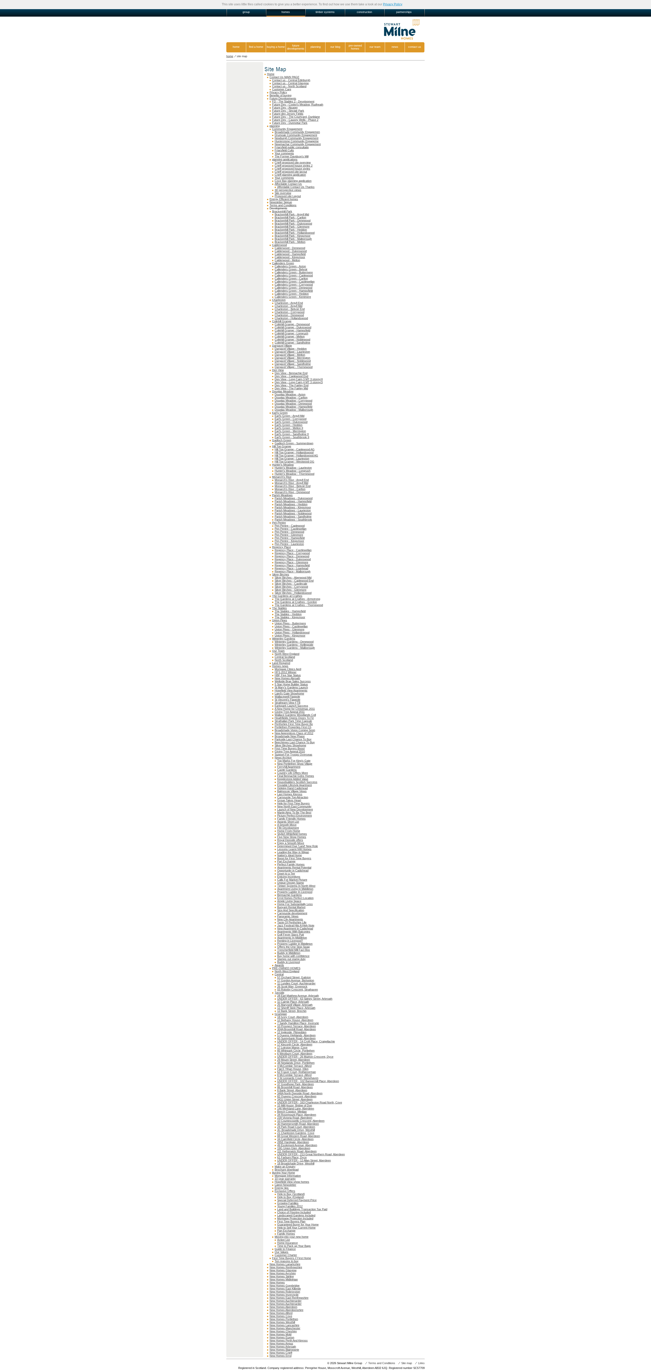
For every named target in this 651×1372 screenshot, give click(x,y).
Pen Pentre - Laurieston (289, 543)
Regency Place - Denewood (292, 556)
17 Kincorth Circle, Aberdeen (294, 1044)
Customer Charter (286, 1255)
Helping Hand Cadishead (292, 788)
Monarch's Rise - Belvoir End (292, 486)
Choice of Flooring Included (294, 1212)
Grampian (281, 1013)
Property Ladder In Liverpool (294, 891)
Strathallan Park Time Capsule (293, 720)
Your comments (284, 153)
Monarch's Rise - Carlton (290, 489)
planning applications (285, 159)
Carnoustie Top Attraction (292, 797)
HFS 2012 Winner (286, 672)
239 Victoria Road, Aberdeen (294, 1117)
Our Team (278, 650)
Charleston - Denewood (289, 315)
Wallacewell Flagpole (287, 696)
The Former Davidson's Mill (291, 156)
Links (421, 1363)
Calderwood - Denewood (290, 247)
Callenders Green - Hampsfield (294, 290)
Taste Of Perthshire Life (291, 922)
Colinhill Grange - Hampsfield (292, 330)
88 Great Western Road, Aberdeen (298, 1136)
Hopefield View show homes (292, 1181)
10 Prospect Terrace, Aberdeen (296, 1026)
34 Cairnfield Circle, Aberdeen (295, 1139)
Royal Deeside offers (290, 840)
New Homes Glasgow (283, 1270)
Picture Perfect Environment (294, 815)
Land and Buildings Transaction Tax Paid (302, 1209)
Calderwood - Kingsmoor (290, 257)
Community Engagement (287, 128)
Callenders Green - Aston (290, 266)
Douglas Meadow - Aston (290, 394)
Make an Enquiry (285, 1166)
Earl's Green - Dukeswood (291, 421)
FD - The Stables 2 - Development (293, 101)
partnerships (404, 11)
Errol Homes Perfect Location (295, 897)
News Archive (283, 757)
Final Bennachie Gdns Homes (295, 775)
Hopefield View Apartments (291, 690)
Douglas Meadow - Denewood (293, 403)
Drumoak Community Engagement (296, 135)
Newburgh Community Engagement (296, 138)
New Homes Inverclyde (284, 1294)
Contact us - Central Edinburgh (291, 80)
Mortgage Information (288, 1175)
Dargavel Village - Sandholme (293, 363)
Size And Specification (290, 910)
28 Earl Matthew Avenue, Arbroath (298, 995)
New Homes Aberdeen (283, 1306)
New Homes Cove (281, 1316)
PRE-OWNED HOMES (286, 968)
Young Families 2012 (290, 1206)
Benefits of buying (280, 95)
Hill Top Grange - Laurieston (292, 458)
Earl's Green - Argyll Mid (289, 415)
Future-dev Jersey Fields (287, 113)
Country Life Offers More (292, 772)
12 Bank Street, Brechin (291, 1010)
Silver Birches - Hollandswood (293, 592)
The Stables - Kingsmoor (290, 617)
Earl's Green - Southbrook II (292, 437)
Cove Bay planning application (293, 180)
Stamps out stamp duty (291, 959)
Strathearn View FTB (287, 702)
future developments (295, 47)
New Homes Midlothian (284, 1279)
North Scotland (284, 659)
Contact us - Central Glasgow (290, 83)
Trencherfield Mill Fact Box (293, 949)
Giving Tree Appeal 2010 (290, 751)
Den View (278, 370)
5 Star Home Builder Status (291, 684)
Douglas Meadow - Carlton (291, 397)
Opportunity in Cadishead (292, 870)
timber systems (325, 11)
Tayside (279, 992)
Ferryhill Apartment (288, 766)
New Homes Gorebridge (285, 1285)
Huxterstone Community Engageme (297, 141)
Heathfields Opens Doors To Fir (294, 717)
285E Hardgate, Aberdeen (293, 1142)
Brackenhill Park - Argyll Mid (292, 214)
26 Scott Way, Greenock (292, 986)
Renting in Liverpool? (290, 940)
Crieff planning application (290, 174)
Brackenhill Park (282, 211)
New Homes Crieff (281, 1352)
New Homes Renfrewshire (286, 1267)
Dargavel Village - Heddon (291, 348)
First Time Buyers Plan (291, 1221)
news (395, 46)
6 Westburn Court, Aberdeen (294, 1053)
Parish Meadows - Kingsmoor (293, 507)
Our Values (281, 1251)
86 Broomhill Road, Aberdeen (295, 1087)
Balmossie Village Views (292, 791)
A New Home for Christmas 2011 (295, 708)
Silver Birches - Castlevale (291, 583)
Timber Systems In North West (296, 885)
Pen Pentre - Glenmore (289, 534)
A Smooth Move (287, 824)
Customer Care (281, 89)
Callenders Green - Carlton (291, 278)
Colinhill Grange (281, 321)
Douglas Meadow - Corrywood (293, 400)
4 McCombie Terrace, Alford (294, 1065)
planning (315, 46)
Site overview (283, 193)
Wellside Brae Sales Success (293, 681)
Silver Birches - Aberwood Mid (293, 577)
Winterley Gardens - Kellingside (294, 644)
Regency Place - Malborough (292, 571)
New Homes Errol (280, 1355)
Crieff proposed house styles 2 (294, 165)
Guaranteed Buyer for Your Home (298, 1224)
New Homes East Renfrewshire (289, 1297)
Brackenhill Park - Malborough (293, 238)
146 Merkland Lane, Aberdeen (295, 1108)
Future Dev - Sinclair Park (288, 110)
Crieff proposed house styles (292, 168)
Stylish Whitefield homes (292, 833)
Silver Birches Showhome (290, 745)
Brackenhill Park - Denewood (292, 220)
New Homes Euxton (282, 1337)
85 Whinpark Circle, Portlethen (296, 1050)
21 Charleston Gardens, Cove (295, 1132)
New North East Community (294, 806)
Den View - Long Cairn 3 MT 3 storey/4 (299, 379)
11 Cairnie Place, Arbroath (293, 1001)
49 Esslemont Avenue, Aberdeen (297, 1145)
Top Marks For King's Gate (293, 760)
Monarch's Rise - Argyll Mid (291, 482)
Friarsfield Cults (284, 150)
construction (364, 11)
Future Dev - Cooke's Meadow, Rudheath (297, 104)
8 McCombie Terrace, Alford (294, 1074)
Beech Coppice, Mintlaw (292, 1111)
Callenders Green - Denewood (293, 287)
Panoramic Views (288, 916)
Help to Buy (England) (290, 1197)
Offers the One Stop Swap (293, 946)
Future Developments (283, 98)
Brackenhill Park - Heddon (291, 229)
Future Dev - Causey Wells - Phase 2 (295, 119)
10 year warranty (285, 1178)
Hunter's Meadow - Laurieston (293, 467)
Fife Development (288, 827)
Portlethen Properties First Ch (293, 727)
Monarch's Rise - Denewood (292, 492)
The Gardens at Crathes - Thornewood (299, 605)
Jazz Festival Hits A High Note (295, 925)
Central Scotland (285, 656)
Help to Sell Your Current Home (296, 1227)
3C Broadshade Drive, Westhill (296, 1129)
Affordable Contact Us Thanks (296, 186)
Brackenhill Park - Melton (290, 241)
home (236, 46)
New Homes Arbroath (283, 1346)
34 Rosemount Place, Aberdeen (296, 1114)
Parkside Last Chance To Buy (293, 739)
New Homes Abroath (287, 678)
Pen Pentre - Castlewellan (290, 528)
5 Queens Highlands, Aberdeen (296, 1035)
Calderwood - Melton (287, 260)
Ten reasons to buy (287, 1261)
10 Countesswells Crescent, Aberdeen (300, 1120)
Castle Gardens (287, 769)
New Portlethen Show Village (294, 763)
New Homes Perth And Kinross (289, 1340)
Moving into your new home (291, 1236)
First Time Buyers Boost (290, 748)
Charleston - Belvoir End (290, 309)
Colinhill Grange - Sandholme (292, 342)
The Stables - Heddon (288, 614)
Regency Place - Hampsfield (292, 565)
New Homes (277, 1282)
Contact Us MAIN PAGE (284, 77)
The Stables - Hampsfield (290, 611)
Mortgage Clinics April (288, 669)
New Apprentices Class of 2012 (294, 733)
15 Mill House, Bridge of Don (294, 1105)
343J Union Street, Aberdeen (295, 1099)
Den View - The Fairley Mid (291, 388)
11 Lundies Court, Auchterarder (296, 983)
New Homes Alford (281, 1313)
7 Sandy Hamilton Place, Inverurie (298, 1023)
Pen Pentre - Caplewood (290, 525)
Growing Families (288, 1203)
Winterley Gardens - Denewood (294, 641)
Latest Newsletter (285, 1184)
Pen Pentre (279, 522)
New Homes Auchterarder (286, 1300)
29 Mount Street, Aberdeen (293, 1059)
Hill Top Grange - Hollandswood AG (296, 455)
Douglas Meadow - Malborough (294, 409)
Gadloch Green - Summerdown (294, 443)
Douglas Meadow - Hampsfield (293, 406)
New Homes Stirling (282, 1276)
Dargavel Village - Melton (290, 354)
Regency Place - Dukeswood (293, 559)
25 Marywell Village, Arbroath (295, 1004)
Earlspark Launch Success (291, 705)
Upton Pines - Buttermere (290, 623)
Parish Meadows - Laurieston (293, 510)
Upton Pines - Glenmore (289, 629)
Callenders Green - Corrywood (294, 284)
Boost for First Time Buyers (294, 858)
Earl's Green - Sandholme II (292, 434)
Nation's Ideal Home (289, 855)
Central (279, 974)
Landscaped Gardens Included (296, 1215)
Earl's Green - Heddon (288, 424)
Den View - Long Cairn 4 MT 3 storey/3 (299, 382)
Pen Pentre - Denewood (289, 531)
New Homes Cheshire (283, 1331)
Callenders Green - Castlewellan (295, 281)
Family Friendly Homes (291, 818)
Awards (279, 965)
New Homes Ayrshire (283, 1273)
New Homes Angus (281, 1343)
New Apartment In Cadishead (295, 928)
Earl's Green (280, 412)
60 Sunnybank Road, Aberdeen (296, 1038)
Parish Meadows (282, 495)
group (246, 11)
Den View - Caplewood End (291, 376)
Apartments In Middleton (292, 937)
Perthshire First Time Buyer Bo (294, 724)
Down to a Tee (286, 873)
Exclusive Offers (285, 1190)
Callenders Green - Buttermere (294, 272)
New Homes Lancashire (284, 1325)
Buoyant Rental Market (291, 907)
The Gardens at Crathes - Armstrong (297, 598)
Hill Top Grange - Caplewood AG (295, 449)
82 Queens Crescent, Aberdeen (296, 1096)
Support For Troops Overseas (293, 754)
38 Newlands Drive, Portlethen (296, 1062)
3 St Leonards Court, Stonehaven (297, 1078)
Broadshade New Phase (290, 736)
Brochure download (287, 1169)
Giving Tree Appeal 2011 (290, 711)
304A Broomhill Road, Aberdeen (296, 1029)
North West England (287, 653)
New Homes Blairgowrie (284, 1349)
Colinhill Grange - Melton (290, 336)
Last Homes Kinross (289, 794)
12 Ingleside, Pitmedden (291, 1032)
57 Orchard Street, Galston (294, 977)
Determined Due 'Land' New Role (297, 846)
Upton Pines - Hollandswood (292, 632)
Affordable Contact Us (288, 183)
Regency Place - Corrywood (292, 553)
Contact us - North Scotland (289, 86)
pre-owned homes (355, 47)
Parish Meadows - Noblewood (293, 513)
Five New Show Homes (291, 836)
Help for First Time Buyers (293, 803)
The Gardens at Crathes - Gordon (296, 601)
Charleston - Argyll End (289, 302)
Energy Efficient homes (284, 199)
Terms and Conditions (283, 205)
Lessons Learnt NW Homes (294, 849)
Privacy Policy (392, 4)
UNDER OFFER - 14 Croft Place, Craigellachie (306, 1041)
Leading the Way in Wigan (293, 852)
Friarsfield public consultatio (292, 147)
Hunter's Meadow (283, 464)
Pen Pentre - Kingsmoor (289, 540)
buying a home (276, 46)
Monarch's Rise (281, 476)
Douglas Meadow (282, 391)
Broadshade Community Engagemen (297, 132)
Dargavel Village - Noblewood (293, 360)
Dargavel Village (282, 345)
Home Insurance (287, 1242)
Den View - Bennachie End (291, 373)
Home (270, 74)
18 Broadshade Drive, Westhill (295, 1163)
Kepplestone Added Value (292, 778)
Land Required (281, 663)
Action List (283, 1239)
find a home (256, 46)
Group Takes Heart (289, 800)
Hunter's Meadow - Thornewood (294, 473)
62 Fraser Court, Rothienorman (296, 1071)
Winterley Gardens (283, 638)
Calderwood (279, 244)
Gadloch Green (281, 440)
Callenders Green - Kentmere (293, 296)
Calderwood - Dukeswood (291, 251)
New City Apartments (290, 919)
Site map (406, 1363)
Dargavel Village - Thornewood (294, 366)
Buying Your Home (283, 1172)
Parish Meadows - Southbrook (293, 519)
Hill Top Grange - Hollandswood (294, 452)
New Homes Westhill (282, 1322)
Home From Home (288, 830)
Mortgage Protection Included (295, 1218)
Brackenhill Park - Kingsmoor (292, 235)
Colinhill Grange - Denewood (292, 324)
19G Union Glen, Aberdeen (293, 1148)
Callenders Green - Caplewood (294, 275)
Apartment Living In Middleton (295, 888)
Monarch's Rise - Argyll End (292, 479)
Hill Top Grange (281, 446)
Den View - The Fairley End (291, 385)
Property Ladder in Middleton (295, 943)
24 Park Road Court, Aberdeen (296, 1126)
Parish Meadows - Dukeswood (294, 498)
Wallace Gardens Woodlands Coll (295, 714)
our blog (335, 46)
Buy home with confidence (293, 955)
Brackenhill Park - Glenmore (292, 226)
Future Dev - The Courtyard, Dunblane (296, 116)
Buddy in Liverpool (288, 962)
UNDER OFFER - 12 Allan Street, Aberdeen (304, 1160)
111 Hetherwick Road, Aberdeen (297, 1151)
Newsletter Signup (281, 202)
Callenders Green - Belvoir (291, 269)
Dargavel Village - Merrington (292, 357)
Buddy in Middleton (288, 952)
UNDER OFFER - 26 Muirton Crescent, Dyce (305, 1056)
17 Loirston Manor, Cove (292, 1047)
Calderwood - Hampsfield (290, 254)
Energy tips (282, 1187)
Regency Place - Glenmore (291, 562)
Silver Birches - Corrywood (291, 586)
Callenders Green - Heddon (292, 293)
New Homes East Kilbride (285, 1288)
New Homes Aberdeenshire (286, 1309)
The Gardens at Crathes (287, 595)
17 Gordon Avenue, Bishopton (295, 980)
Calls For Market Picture (292, 879)
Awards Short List (288, 821)
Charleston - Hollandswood (291, 318)
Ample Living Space (289, 901)
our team (374, 46)
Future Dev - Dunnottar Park (289, 122)
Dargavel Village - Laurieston (292, 351)
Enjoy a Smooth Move (290, 843)
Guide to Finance (285, 1248)
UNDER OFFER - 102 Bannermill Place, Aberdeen (308, 1081)
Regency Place (281, 547)
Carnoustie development (292, 913)
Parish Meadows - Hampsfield (293, 501)
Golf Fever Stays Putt (290, 934)
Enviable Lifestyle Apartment (294, 785)
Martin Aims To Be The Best (294, 812)
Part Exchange (286, 861)
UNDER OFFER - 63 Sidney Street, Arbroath (304, 998)
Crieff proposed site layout (291, 171)
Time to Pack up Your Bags (294, 1245)
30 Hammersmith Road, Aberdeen (298, 1123)
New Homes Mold (280, 1334)
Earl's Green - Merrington (290, 431)
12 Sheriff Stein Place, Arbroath (296, 1007)
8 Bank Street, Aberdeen (292, 1090)
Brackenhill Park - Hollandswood (295, 232)
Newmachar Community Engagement (298, 144)
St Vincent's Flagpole (287, 699)
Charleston (279, 299)
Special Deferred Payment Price (297, 1200)
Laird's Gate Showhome (289, 693)
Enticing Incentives (288, 876)
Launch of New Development (295, 809)
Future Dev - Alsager (285, 107)
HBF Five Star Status (288, 675)
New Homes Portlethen (284, 1319)
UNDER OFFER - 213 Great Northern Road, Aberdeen (311, 1154)
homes (286, 11)
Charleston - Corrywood (289, 312)
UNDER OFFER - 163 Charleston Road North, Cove (309, 1102)
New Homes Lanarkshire (285, 1264)
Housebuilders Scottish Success (297, 782)
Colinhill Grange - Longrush (291, 333)
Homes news (280, 666)
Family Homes (286, 1233)
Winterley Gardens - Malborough (295, 647)
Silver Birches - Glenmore (290, 589)
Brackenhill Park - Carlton (290, 217)
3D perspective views (288, 189)
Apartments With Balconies (293, 931)
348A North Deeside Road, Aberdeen (299, 1093)
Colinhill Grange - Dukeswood (293, 327)
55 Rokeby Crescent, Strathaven (297, 989)
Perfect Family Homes (291, 864)
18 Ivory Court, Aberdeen (292, 1017)
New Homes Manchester (285, 1328)
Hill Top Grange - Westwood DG (294, 461)
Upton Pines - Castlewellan (291, 626)
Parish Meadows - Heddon (291, 504)
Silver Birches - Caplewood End (294, 580)
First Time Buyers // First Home (291, 1258)
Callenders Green (283, 263)
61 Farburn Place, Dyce (292, 1157)
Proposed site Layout (288, 196)
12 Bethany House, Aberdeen (295, 1020)
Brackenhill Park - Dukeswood (293, 223)
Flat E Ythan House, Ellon (292, 1068)
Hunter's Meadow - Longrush (292, 470)
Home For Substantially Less (295, 904)
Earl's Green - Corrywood (290, 418)
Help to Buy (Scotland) (291, 1194)
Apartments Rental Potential (294, 867)
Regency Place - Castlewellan (293, 550)
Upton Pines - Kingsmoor (290, 635)
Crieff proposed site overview (293, 162)
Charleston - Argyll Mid (288, 305)
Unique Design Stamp (290, 882)
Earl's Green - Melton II (289, 428)
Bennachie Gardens (289, 894)
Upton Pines (279, 620)
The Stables (279, 608)
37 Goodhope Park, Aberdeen (295, 1084)
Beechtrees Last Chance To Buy (295, 742)
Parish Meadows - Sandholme (293, 516)
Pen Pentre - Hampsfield (290, 537)
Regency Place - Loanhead (291, 568)
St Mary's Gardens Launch (291, 687)
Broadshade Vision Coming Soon (295, 730)
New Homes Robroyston (285, 1291)
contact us (414, 46)
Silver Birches (280, 574)
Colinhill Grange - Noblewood (292, 339)
